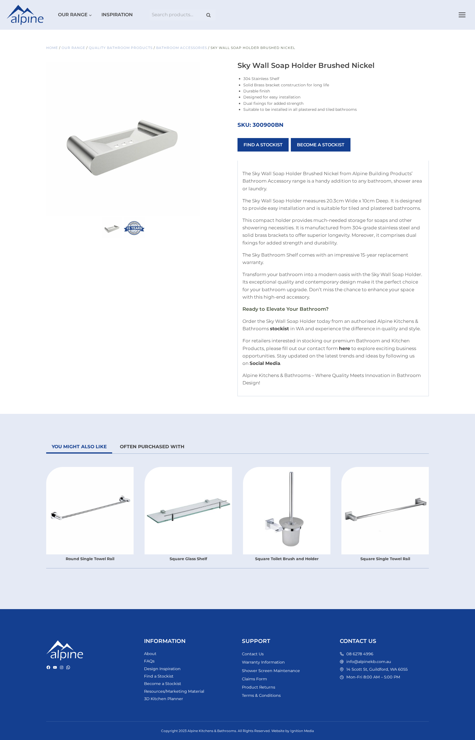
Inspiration (117, 14)
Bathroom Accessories (181, 48)
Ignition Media (302, 731)
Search (210, 15)
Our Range (73, 48)
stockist (279, 328)
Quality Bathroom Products (121, 48)
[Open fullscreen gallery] (194, 210)
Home (52, 48)
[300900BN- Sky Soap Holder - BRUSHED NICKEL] (123, 139)
